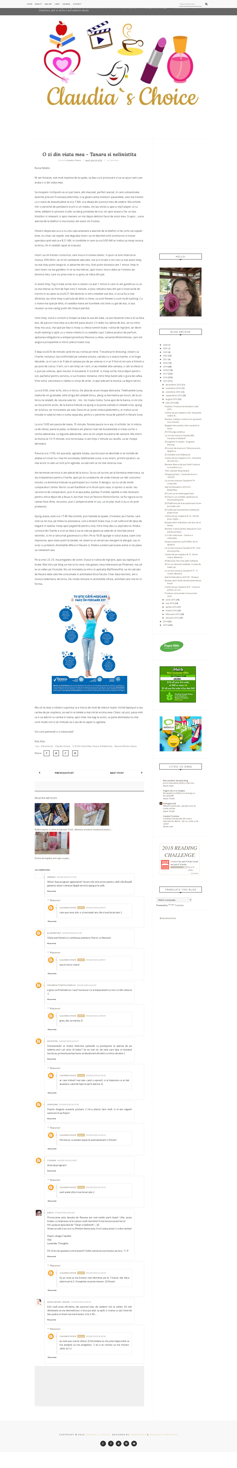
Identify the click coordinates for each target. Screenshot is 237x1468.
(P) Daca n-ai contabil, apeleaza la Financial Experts (181, 498)
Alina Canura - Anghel (58, 1302)
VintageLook (169, 803)
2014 (165, 621)
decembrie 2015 (173, 384)
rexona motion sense (126, 746)
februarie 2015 (173, 614)
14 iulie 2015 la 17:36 (66, 877)
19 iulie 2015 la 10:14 (96, 1273)
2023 (165, 352)
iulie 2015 (170, 402)
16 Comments (113, 160)
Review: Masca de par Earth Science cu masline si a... (182, 466)
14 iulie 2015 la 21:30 (72, 933)
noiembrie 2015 (173, 388)
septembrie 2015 (174, 395)
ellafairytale (54, 933)
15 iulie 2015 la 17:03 (69, 1104)
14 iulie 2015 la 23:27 (69, 1041)
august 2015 (171, 399)
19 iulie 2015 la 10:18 (96, 1336)
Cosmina (51, 1160)
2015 (165, 380)
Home (29, 4)
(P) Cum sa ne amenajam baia (179, 493)
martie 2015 (171, 610)
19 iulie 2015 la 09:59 (96, 1016)
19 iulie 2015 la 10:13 (96, 1187)
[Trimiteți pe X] (56, 753)
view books (194, 873)
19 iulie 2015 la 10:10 (96, 1075)
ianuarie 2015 (172, 617)
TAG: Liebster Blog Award (177, 470)
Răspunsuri (55, 900)
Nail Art (48, 4)
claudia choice (63, 746)
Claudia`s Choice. (98, 1434)
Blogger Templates (164, 1434)
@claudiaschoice (168, 918)
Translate (179, 905)
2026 (165, 344)
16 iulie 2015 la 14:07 (67, 1160)
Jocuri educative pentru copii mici (178, 783)
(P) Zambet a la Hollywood (177, 454)
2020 (165, 362)
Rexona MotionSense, (106, 497)
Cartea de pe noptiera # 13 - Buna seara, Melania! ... (181, 556)
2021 (165, 359)
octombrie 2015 (173, 391)
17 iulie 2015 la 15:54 (81, 1302)
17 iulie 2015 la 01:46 (64, 1212)
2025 (165, 348)
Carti (57, 4)
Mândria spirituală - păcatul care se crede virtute (179, 807)
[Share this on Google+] (66, 753)
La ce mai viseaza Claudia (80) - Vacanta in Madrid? (180, 437)
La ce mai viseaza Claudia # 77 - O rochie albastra (181, 572)
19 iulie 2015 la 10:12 (96, 1135)
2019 (165, 366)
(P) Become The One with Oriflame (181, 560)
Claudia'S (174, 861)
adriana (51, 877)
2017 (165, 373)
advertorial (47, 746)
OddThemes (138, 1434)
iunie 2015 (170, 599)
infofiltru (52, 1041)
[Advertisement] (181, 193)
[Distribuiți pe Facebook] (46, 753)
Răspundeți (51, 891)
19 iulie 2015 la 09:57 (96, 907)
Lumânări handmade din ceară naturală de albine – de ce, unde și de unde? (180, 821)
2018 (165, 370)
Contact (77, 4)
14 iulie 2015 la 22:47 (86, 985)
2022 (165, 355)
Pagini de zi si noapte (174, 790)
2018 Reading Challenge (179, 851)
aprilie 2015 (171, 606)
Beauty (38, 4)
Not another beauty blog (175, 780)
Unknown (52, 1104)
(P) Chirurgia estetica (175, 431)
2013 (165, 625)
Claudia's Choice (67, 907)
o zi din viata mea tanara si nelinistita (92, 746)
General (66, 4)
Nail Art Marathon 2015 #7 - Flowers (182, 577)
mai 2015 (170, 603)
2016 (165, 377)
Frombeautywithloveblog (61, 985)
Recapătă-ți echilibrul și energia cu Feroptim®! (179, 794)
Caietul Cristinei (171, 816)
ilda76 (50, 1212)
